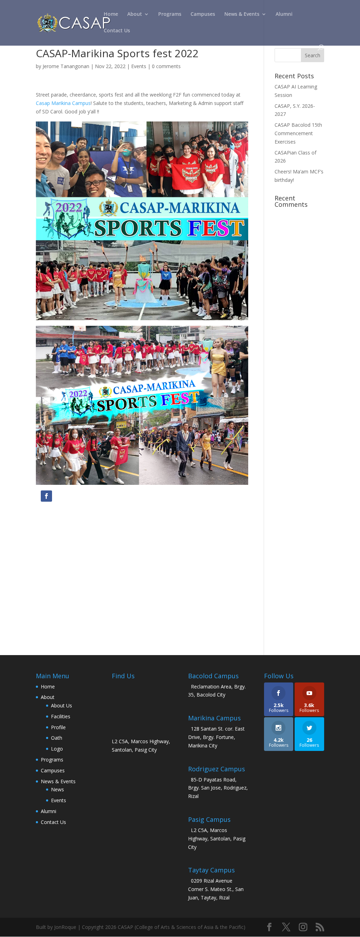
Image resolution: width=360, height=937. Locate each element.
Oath (56, 737)
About (134, 14)
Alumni (284, 14)
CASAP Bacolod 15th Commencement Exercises (298, 133)
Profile (58, 727)
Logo (57, 748)
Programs (169, 14)
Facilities (60, 716)
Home (111, 14)
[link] (63, 103)
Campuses (203, 14)
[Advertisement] (142, 574)
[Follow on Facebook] (46, 496)
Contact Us (117, 31)
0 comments (166, 66)
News (57, 789)
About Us (61, 705)
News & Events (241, 14)
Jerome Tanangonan (66, 66)
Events (138, 66)
